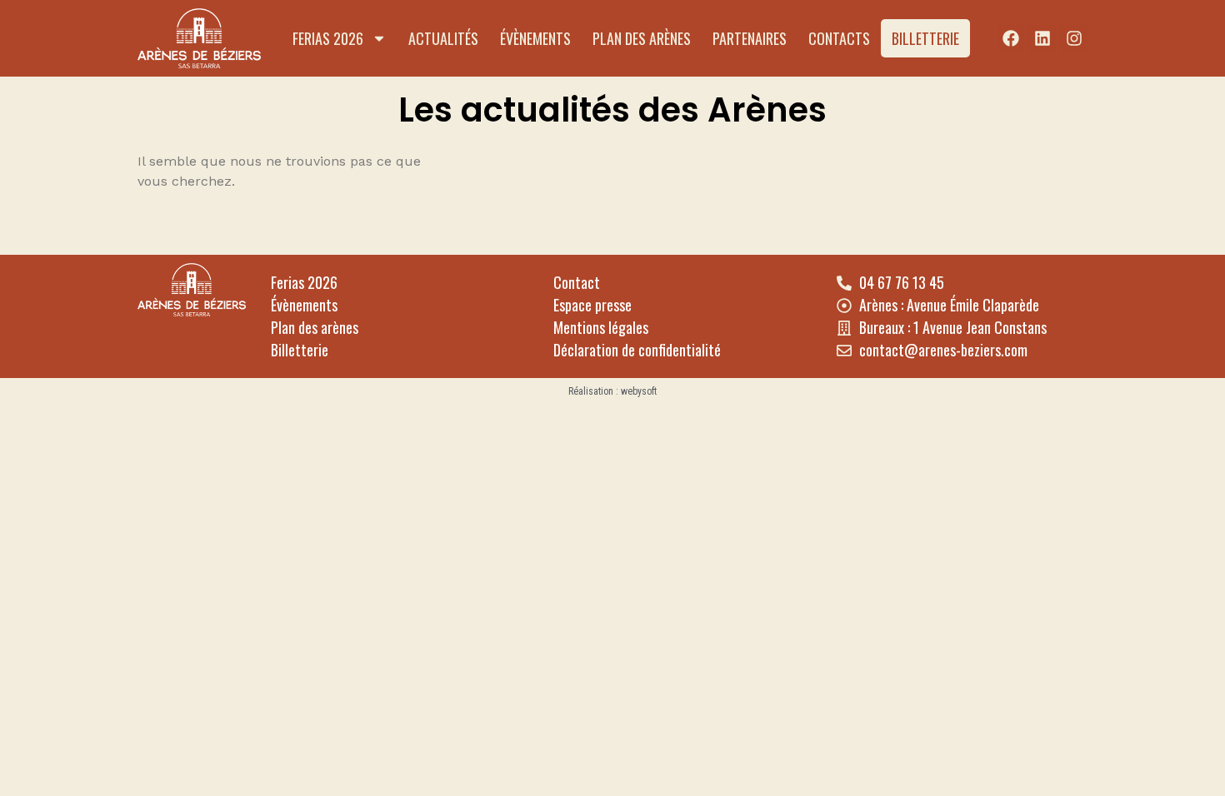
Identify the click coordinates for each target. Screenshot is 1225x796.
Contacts (839, 38)
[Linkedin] (1042, 38)
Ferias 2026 (327, 38)
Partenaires (749, 38)
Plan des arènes (641, 38)
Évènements (535, 38)
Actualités (443, 38)
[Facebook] (1011, 38)
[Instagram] (1074, 38)
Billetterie (925, 38)
